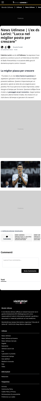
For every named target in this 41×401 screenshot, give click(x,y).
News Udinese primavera (10, 338)
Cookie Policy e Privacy (9, 392)
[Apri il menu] (3, 2)
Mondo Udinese (7, 7)
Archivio (4, 386)
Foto (3, 364)
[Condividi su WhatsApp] (2, 47)
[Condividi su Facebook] (5, 47)
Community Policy (7, 389)
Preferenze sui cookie (8, 397)
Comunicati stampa (8, 356)
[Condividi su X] (9, 47)
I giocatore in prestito (8, 354)
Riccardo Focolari (18, 47)
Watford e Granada (8, 361)
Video (3, 366)
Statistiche (5, 346)
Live (3, 351)
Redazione (5, 376)
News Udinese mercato (9, 341)
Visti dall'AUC (6, 359)
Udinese (19, 7)
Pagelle (4, 343)
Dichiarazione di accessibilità (11, 394)
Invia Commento (30, 271)
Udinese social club (8, 349)
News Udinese (30, 7)
